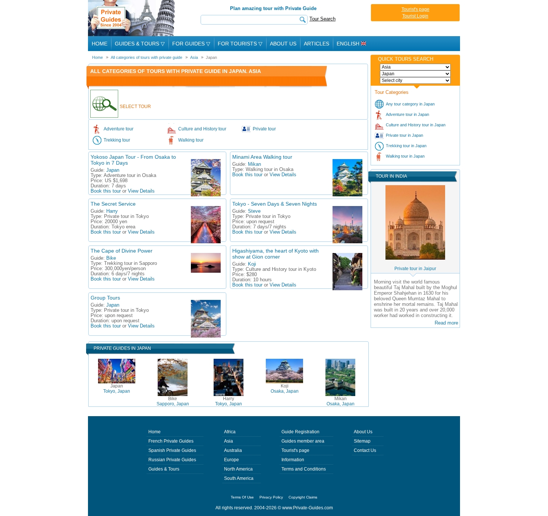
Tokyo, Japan (116, 388)
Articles (316, 44)
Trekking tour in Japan (406, 145)
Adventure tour (118, 129)
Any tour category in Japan (410, 104)
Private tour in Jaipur (415, 268)
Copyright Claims (303, 497)
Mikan (254, 164)
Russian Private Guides (172, 459)
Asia (228, 441)
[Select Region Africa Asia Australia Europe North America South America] (415, 67)
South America (238, 478)
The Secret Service (113, 204)
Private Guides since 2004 (132, 18)
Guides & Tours (163, 469)
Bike (111, 258)
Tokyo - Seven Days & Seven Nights (274, 204)
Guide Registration (300, 431)
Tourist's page (415, 9)
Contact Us (365, 450)
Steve (254, 211)
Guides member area (302, 441)
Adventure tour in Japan (407, 114)
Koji (252, 264)
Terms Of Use (242, 497)
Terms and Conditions (303, 469)
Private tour (264, 129)
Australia (233, 450)
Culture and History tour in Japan (415, 125)
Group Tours (105, 298)
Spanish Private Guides (172, 450)
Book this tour (106, 191)
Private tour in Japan (404, 135)
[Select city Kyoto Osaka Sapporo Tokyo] (415, 80)
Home (99, 44)
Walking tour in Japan (405, 156)
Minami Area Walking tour (262, 157)
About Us (283, 44)
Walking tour (191, 140)
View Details (141, 191)
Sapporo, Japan (173, 401)
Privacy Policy (271, 497)
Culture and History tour (202, 129)
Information (292, 459)
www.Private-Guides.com (307, 507)
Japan (112, 170)
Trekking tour (117, 140)
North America (238, 469)
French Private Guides (170, 441)
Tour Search (322, 19)
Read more (446, 323)
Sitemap (362, 441)
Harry (112, 211)
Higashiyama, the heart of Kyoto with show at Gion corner (275, 254)
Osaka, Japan (285, 388)
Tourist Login (415, 16)
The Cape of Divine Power (121, 251)
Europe (231, 459)
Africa (230, 431)
